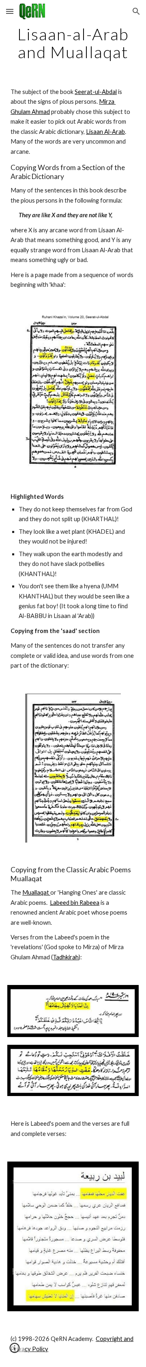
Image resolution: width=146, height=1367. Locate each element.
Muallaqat (36, 892)
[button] (9, 11)
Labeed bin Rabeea (74, 902)
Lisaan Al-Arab (105, 131)
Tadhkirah (66, 957)
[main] (73, 43)
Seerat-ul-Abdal (96, 91)
